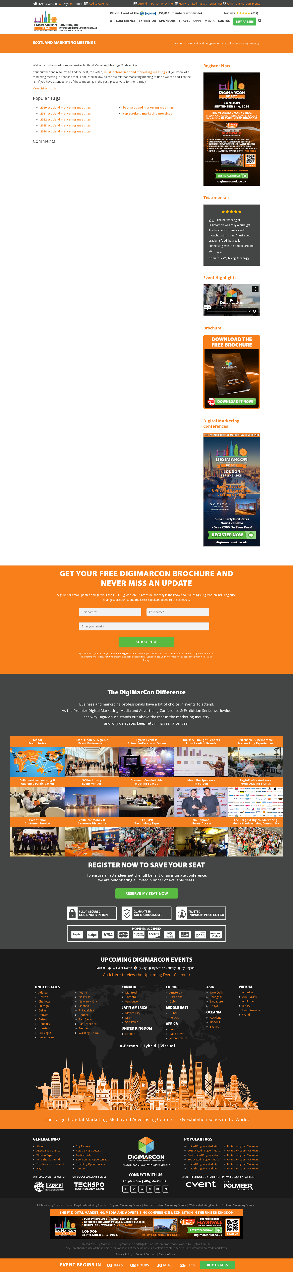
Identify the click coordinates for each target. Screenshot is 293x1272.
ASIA (210, 987)
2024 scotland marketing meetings (65, 131)
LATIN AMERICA (134, 1008)
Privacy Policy (124, 1254)
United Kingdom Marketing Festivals (244, 1146)
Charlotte (44, 1001)
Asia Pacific (249, 997)
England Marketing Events (125, 1205)
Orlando (84, 1006)
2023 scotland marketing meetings (65, 125)
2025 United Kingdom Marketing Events (205, 1150)
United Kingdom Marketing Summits (244, 1164)
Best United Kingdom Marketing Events (205, 1155)
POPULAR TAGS (198, 1140)
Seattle (83, 1028)
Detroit (43, 1019)
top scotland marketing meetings (147, 113)
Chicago (43, 1006)
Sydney (214, 1026)
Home (178, 43)
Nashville (84, 997)
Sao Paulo (131, 1022)
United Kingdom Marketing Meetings (244, 1150)
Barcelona (176, 997)
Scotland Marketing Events (203, 43)
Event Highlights (219, 277)
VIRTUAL (246, 987)
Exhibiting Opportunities (90, 1164)
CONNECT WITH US (145, 1175)
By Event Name (122, 968)
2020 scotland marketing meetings (65, 107)
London (130, 1034)
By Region (188, 968)
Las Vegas (45, 1033)
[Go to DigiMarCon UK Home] (45, 21)
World (246, 1014)
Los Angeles (46, 1037)
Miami (83, 992)
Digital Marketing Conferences (221, 423)
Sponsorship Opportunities (92, 1159)
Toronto (130, 997)
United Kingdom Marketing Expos (205, 1168)
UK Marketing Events (49, 1205)
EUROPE (172, 987)
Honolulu (44, 1024)
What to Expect (45, 1155)
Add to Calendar (99, 3)
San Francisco (88, 1024)
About (40, 1146)
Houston (44, 1028)
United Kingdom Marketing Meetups (244, 1155)
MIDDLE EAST (177, 1008)
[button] (249, 212)
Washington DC (89, 1033)
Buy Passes (83, 1146)
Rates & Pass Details (88, 1150)
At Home (248, 1001)
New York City (88, 1001)
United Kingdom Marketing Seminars (244, 1159)
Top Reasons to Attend (50, 1164)
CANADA (129, 987)
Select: (101, 968)
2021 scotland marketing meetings (65, 113)
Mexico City (132, 1013)
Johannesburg (178, 1038)
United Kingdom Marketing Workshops (244, 1168)
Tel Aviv (174, 1017)
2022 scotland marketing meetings (65, 119)
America (247, 992)
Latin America (251, 1010)
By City (142, 968)
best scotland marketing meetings (148, 107)
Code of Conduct (146, 1254)
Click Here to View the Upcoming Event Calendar (146, 974)
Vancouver (132, 1001)
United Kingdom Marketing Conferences (205, 1164)
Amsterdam (177, 992)
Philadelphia (86, 1010)
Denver (43, 1015)
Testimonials (216, 197)
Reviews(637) (240, 13)
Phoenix (84, 1015)
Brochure (212, 328)
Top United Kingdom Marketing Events (205, 1159)
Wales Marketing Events (203, 1205)
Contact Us (82, 1168)
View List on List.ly (44, 88)
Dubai (173, 1013)
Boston (43, 997)
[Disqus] (112, 203)
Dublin (173, 1001)
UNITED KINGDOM (137, 1029)
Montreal (131, 992)
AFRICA (172, 1024)
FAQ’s (39, 1168)
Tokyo (214, 1006)
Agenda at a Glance (48, 1150)
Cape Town (176, 1034)
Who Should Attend (48, 1159)
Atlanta (43, 992)
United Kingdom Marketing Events (205, 1146)
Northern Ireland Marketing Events (165, 1205)
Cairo (172, 1029)
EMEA (246, 1005)
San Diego (85, 1019)
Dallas (42, 1010)
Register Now (216, 65)
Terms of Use (167, 1254)
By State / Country (164, 968)
